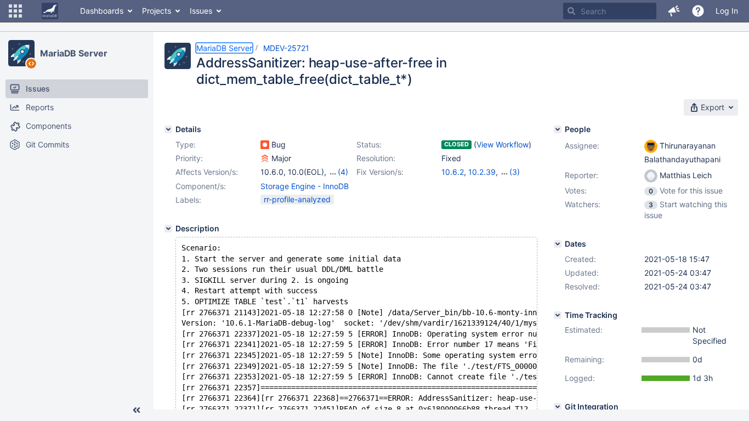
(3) (514, 172)
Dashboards (101, 10)
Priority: (189, 158)
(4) (343, 172)
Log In (727, 10)
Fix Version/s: (380, 172)
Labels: (188, 199)
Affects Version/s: (206, 172)
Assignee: (582, 145)
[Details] (168, 129)
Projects (156, 10)
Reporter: (581, 175)
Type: (185, 144)
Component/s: (200, 186)
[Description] (168, 228)
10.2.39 (482, 172)
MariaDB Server (73, 53)
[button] (15, 11)
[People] (557, 129)
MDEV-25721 (286, 48)
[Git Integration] (557, 407)
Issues (201, 10)
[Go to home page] (50, 11)
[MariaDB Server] (21, 53)
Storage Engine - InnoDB (304, 186)
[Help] (698, 11)
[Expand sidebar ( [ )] (136, 410)
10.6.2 (452, 172)
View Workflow (502, 144)
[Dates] (557, 244)
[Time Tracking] (557, 315)
